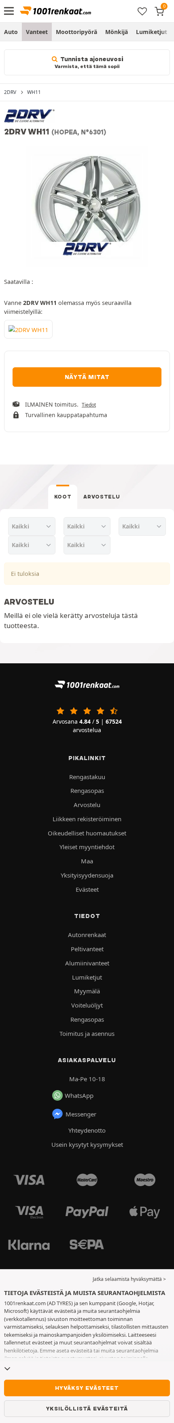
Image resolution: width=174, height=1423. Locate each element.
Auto (11, 32)
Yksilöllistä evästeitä (87, 1408)
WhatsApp (79, 1095)
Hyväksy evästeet (87, 1388)
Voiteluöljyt (87, 1005)
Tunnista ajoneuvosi (89, 62)
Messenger (81, 1114)
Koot (63, 497)
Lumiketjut (151, 32)
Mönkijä (116, 32)
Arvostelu (101, 497)
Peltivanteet (87, 949)
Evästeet (87, 889)
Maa (87, 861)
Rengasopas (87, 790)
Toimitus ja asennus (87, 1033)
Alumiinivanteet (87, 963)
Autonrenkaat (87, 935)
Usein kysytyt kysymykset (87, 1144)
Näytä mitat (87, 377)
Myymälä (87, 991)
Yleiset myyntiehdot (87, 847)
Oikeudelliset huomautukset (87, 833)
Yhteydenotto (87, 1130)
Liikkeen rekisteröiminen (87, 819)
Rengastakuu (87, 777)
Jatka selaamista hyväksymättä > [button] (129, 1279)
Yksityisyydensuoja (87, 875)
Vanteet (37, 32)
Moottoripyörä (76, 32)
